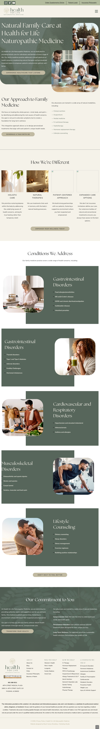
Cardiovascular (84, 679)
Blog (27, 665)
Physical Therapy (67, 690)
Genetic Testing (67, 685)
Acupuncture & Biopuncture (70, 674)
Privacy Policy (40, 721)
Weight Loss (84, 687)
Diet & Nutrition (67, 679)
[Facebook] (10, 3)
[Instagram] (6, 3)
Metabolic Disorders (86, 682)
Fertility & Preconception (87, 677)
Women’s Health (49, 663)
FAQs (28, 671)
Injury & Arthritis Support (88, 690)
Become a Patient (31, 676)
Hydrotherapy (66, 687)
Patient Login (73, 2)
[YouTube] (13, 3)
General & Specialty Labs (70, 682)
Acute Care (47, 674)
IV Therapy (65, 663)
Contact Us (29, 668)
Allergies (83, 674)
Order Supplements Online (54, 2)
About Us (29, 663)
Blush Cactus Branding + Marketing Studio (56, 724)
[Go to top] (97, 727)
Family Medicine (49, 671)
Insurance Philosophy (89, 2)
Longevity (47, 668)
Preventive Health (85, 685)
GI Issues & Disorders (87, 666)
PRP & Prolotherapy (68, 671)
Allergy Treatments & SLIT (70, 676)
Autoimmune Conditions (87, 671)
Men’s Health (48, 665)
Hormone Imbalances (86, 668)
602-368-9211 (12, 682)
